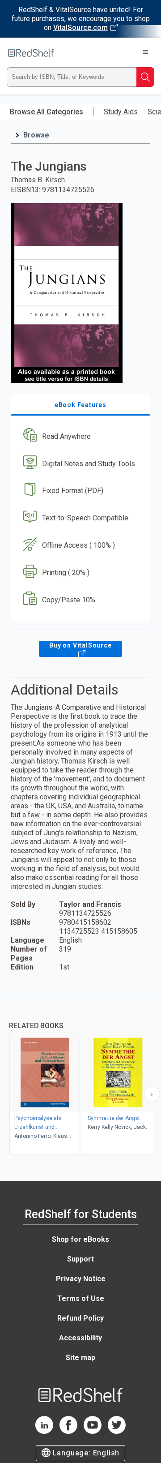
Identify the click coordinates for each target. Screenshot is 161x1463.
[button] (79, 436)
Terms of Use (80, 1298)
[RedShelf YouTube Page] (93, 1431)
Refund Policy (80, 1318)
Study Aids (121, 111)
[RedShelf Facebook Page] (68, 1431)
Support (80, 1259)
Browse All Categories (46, 111)
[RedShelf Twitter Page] (117, 1431)
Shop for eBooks (80, 1239)
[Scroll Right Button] (152, 1094)
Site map (80, 1357)
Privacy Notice (81, 1278)
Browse (36, 135)
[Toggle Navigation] (145, 52)
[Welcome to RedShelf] (31, 52)
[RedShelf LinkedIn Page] (44, 1431)
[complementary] (80, 1078)
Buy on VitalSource (80, 645)
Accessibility (80, 1338)
